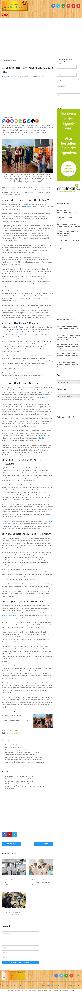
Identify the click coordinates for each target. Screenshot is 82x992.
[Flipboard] (24, 121)
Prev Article (12, 844)
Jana (58, 362)
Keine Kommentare (37, 76)
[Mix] (16, 121)
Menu (6, 15)
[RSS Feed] (37, 121)
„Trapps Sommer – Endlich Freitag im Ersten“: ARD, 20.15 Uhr (68, 337)
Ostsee (43, 356)
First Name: (61, 64)
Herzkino (5, 678)
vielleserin (17, 985)
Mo (58, 353)
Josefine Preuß (47, 395)
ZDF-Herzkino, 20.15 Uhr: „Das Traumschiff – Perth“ (40, 882)
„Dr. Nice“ (20, 334)
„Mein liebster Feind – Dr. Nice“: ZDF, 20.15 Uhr (68, 328)
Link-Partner (61, 403)
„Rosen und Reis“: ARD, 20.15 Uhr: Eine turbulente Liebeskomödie (68, 233)
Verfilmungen (10, 60)
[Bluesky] (29, 121)
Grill (10, 404)
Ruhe (41, 296)
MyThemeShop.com (54, 985)
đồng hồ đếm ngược (64, 326)
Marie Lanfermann (10, 76)
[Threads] (33, 121)
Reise (47, 540)
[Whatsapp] (20, 121)
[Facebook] (4, 121)
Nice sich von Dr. (18, 218)
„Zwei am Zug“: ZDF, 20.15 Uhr (68, 240)
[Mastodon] (12, 121)
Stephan (60, 344)
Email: (59, 72)
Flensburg (27, 206)
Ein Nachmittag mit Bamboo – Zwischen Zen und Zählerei (68, 347)
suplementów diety (43, 990)
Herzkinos (5, 615)
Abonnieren (61, 86)
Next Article (43, 844)
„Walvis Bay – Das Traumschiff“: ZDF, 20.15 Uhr (14, 882)
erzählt (14, 673)
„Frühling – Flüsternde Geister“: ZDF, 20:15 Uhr (13, 913)
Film (20, 327)
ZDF (3, 639)
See (35, 366)
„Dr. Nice (22, 125)
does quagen (15, 990)
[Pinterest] (8, 121)
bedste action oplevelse (60, 990)
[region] (41, 36)
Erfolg (22, 634)
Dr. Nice (36, 127)
